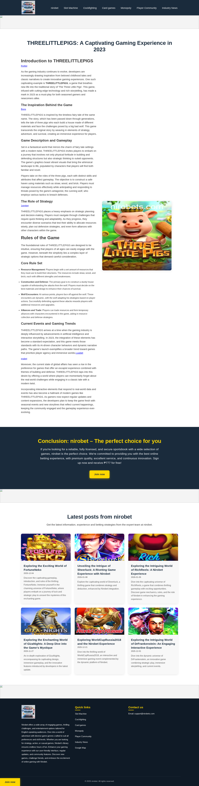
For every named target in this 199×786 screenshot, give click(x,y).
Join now (99, 474)
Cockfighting (90, 8)
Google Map (80, 748)
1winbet (25, 206)
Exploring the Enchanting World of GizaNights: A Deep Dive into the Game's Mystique (46, 643)
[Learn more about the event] (99, 22)
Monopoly (126, 8)
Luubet (79, 353)
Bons (23, 109)
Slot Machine (71, 8)
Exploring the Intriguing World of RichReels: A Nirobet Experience (151, 569)
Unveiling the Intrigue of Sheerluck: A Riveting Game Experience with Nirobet (96, 569)
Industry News (169, 8)
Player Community (147, 8)
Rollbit (24, 66)
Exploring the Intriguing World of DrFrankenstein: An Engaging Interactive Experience (153, 643)
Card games (108, 8)
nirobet (54, 8)
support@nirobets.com (144, 713)
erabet (24, 359)
